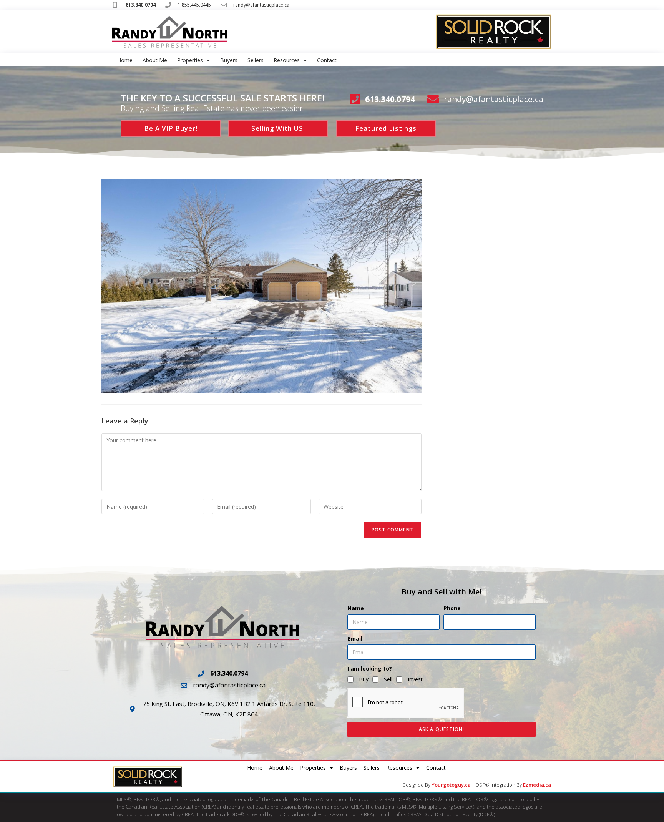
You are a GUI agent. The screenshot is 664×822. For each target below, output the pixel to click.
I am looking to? (369, 668)
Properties (190, 60)
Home (125, 60)
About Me (155, 60)
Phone (452, 608)
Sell (388, 679)
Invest (415, 679)
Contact (327, 60)
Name (355, 608)
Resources (287, 60)
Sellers (255, 60)
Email (354, 638)
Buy (364, 679)
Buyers (228, 60)
